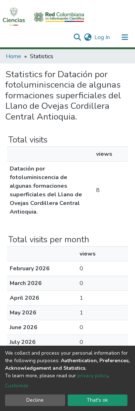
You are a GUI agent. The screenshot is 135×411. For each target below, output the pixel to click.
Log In (102, 37)
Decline (35, 400)
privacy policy (92, 375)
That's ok (97, 400)
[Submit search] (77, 37)
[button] (87, 37)
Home (13, 56)
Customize (16, 385)
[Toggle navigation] (125, 37)
